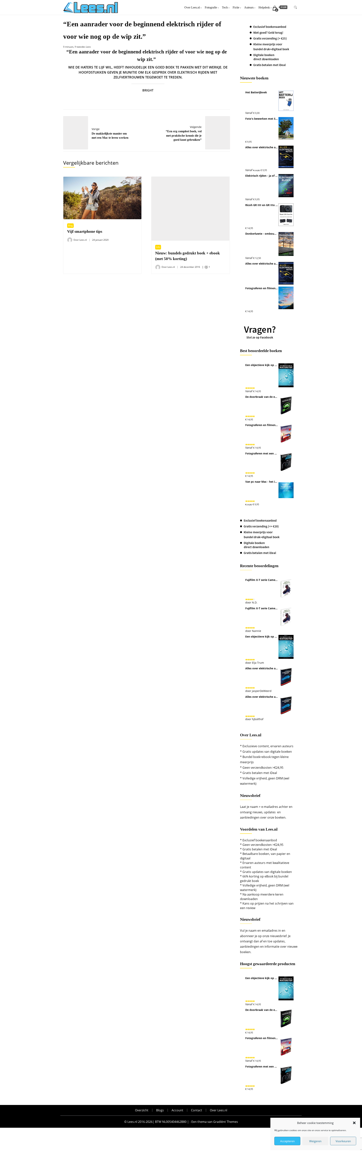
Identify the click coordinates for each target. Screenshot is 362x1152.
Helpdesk (264, 7)
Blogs (160, 1110)
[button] (354, 1123)
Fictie (236, 7)
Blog (70, 225)
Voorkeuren (343, 1141)
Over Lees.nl (192, 7)
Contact (196, 1110)
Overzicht (141, 1110)
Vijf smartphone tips (84, 231)
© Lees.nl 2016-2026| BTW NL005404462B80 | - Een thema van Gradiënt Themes (181, 1122)
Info (158, 247)
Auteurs (249, 7)
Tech (225, 7)
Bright (147, 90)
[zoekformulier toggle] (295, 7)
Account (177, 1110)
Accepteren (287, 1141)
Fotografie (211, 7)
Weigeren (315, 1141)
